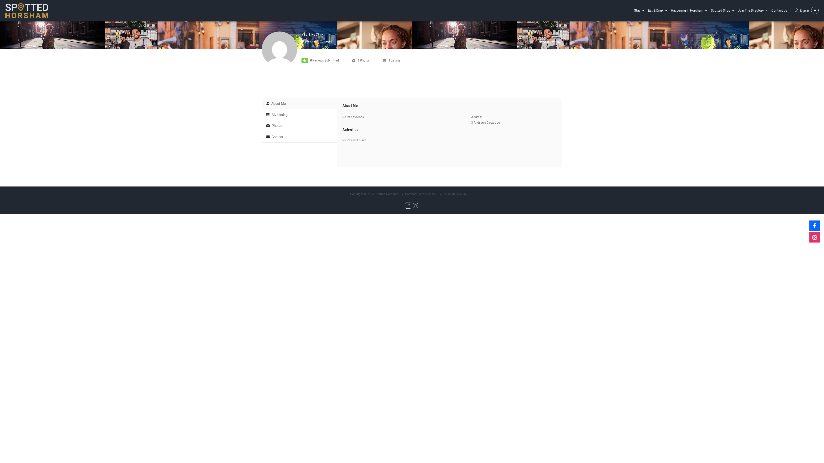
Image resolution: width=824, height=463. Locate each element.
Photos (277, 126)
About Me (278, 104)
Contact (277, 137)
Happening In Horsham (687, 10)
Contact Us (779, 10)
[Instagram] (814, 237)
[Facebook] (814, 226)
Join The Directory (751, 10)
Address (477, 117)
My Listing (279, 115)
